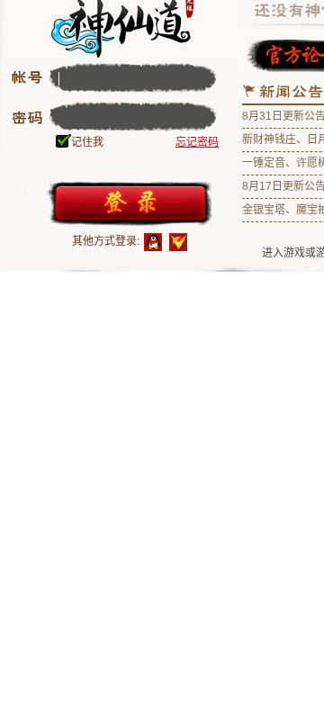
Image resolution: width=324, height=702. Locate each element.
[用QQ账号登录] (153, 242)
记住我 (87, 142)
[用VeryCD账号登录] (178, 242)
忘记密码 (197, 142)
